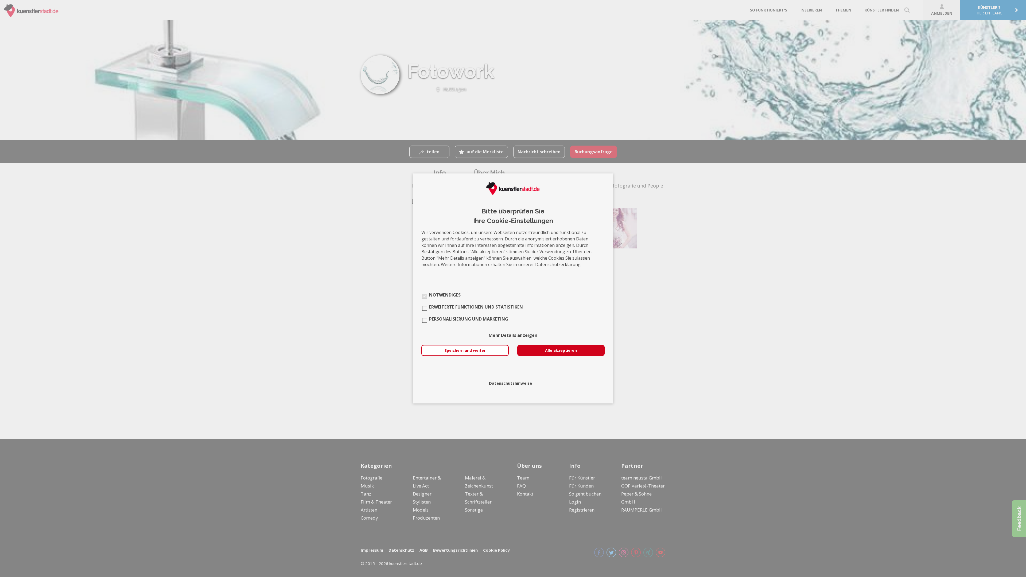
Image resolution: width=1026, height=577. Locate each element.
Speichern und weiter (465, 350)
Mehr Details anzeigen (513, 335)
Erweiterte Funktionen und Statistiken (476, 307)
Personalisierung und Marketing (468, 319)
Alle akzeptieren (561, 350)
